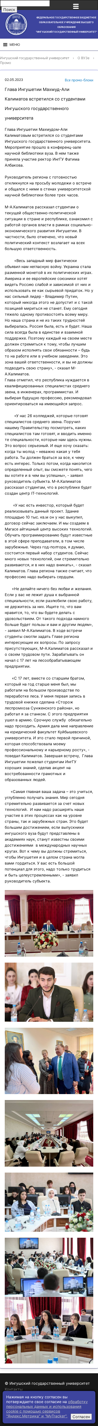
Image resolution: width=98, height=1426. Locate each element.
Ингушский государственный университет (34, 58)
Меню (15, 44)
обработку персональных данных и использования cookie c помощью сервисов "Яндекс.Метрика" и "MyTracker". (47, 1408)
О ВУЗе (83, 58)
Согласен (81, 1416)
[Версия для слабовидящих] (92, 5)
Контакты (14, 1389)
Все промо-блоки (79, 80)
